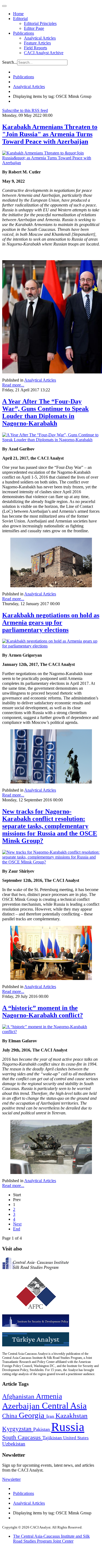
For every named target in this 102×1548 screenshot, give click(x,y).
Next (17, 1224)
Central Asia (64, 1406)
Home (18, 13)
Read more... (13, 385)
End (16, 1229)
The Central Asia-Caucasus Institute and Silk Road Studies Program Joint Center (51, 1538)
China (10, 1415)
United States (76, 1437)
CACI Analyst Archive (43, 52)
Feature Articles (37, 43)
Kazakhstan (71, 1415)
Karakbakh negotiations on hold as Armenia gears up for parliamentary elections (50, 622)
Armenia (49, 1396)
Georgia (32, 1415)
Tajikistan (52, 1437)
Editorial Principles (40, 23)
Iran (50, 1416)
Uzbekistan (13, 1444)
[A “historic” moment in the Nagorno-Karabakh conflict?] (51, 1031)
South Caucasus (22, 1437)
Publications (23, 33)
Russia (67, 1427)
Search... (9, 62)
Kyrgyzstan (17, 1429)
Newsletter (11, 1479)
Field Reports (35, 48)
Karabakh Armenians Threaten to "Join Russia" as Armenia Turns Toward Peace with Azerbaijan (49, 134)
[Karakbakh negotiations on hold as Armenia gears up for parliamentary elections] (51, 646)
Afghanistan (19, 1396)
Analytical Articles (40, 38)
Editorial (20, 18)
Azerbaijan (22, 1406)
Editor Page (34, 28)
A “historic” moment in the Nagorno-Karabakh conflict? (42, 1011)
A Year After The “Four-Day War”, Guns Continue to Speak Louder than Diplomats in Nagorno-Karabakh (45, 412)
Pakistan (42, 1429)
